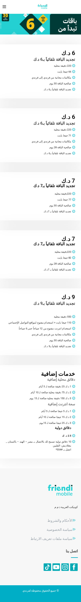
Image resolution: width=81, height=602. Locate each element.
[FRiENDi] (42, 7)
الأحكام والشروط (59, 520)
